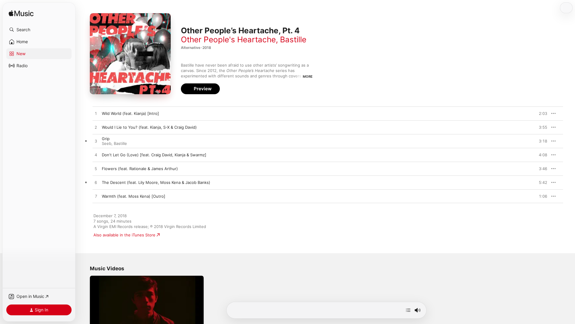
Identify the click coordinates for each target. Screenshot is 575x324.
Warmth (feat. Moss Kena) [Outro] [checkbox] (133, 196)
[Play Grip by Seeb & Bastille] (96, 141)
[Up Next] (408, 310)
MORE (308, 76)
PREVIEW (540, 113)
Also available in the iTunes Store (124, 234)
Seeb (106, 143)
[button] (39, 30)
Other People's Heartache (228, 39)
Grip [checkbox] (106, 138)
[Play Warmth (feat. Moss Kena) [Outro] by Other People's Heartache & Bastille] (96, 196)
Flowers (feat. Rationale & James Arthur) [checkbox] (140, 168)
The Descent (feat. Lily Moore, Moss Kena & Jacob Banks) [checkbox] (156, 182)
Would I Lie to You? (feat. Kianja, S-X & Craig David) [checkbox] (149, 127)
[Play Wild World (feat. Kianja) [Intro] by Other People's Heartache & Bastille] (96, 113)
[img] (21, 13)
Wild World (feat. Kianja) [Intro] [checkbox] (130, 113)
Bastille (293, 39)
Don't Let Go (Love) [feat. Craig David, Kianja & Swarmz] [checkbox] (154, 154)
